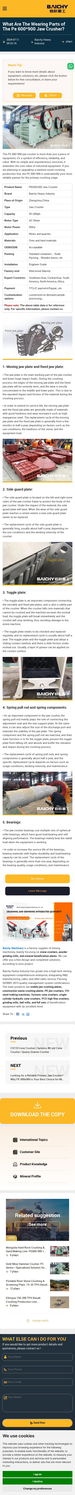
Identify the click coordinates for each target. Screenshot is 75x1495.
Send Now (39, 1422)
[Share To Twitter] (24, 1014)
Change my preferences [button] (37, 1488)
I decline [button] (38, 1481)
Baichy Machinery (13, 948)
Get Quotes (37, 878)
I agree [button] (37, 1474)
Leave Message (37, 891)
